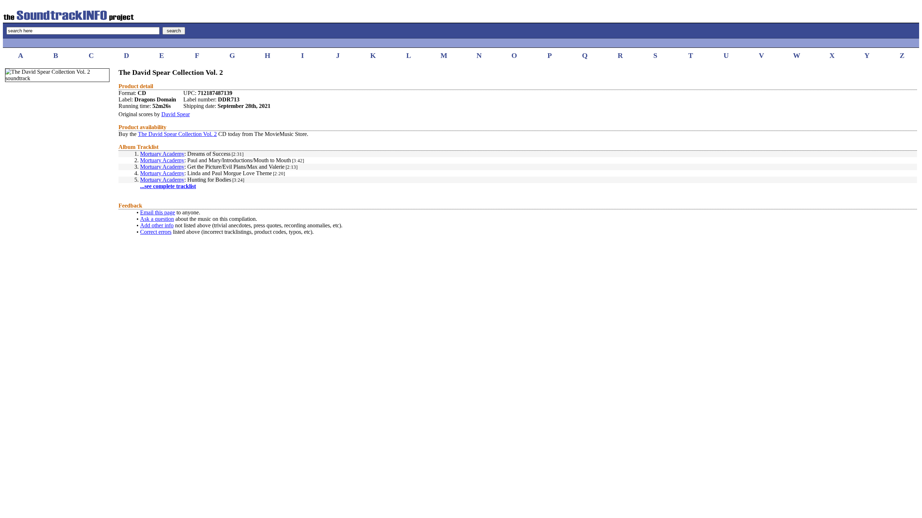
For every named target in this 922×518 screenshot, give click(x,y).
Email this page (157, 212)
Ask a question (157, 219)
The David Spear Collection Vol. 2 (177, 134)
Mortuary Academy (162, 154)
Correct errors (155, 232)
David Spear (175, 114)
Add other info (157, 225)
